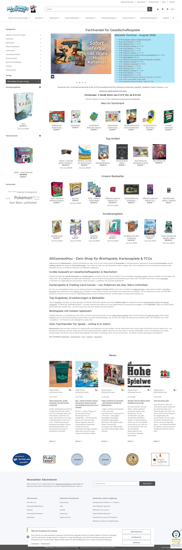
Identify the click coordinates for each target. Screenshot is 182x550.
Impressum (35, 543)
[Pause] (52, 76)
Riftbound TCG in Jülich (101, 510)
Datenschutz (45, 543)
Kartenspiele (75, 337)
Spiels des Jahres (153, 315)
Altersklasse (141, 2)
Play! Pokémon (128, 42)
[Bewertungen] (23, 174)
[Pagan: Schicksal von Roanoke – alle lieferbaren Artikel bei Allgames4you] (113, 374)
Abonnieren (147, 484)
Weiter (51, 441)
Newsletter (31, 517)
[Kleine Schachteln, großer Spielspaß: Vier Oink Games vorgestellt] (60, 374)
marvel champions (27, 192)
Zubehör (90, 337)
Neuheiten (164, 279)
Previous (52, 121)
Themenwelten (11, 70)
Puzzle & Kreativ (11, 58)
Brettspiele (65, 337)
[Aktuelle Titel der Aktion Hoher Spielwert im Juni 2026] (139, 374)
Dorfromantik (148, 302)
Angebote (58, 302)
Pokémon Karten (139, 289)
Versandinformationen (35, 514)
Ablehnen (136, 542)
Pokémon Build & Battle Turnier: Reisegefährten (140, 55)
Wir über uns (31, 502)
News (164, 2)
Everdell (157, 302)
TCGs (83, 337)
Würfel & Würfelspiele (13, 62)
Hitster (8, 199)
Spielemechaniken (127, 2)
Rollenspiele (10, 43)
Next (173, 121)
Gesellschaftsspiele (12, 47)
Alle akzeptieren (136, 532)
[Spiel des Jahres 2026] (165, 374)
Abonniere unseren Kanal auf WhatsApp (125, 99)
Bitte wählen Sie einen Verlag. (18, 81)
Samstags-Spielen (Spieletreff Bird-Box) (137, 40)
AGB (61, 506)
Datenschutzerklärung (64, 484)
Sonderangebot (113, 213)
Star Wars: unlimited (23, 202)
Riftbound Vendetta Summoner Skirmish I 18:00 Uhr (142, 59)
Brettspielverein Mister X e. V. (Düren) (106, 502)
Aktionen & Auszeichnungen (16, 35)
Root (38, 197)
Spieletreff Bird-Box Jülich (102, 514)
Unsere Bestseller (112, 176)
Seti (34, 197)
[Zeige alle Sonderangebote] (40, 87)
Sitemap (30, 510)
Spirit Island (12, 191)
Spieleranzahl (154, 2)
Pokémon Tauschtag (130, 64)
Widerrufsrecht (65, 517)
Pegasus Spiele (141, 276)
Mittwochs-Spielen (129, 46)
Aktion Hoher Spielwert (120, 315)
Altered (36, 199)
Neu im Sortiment (112, 103)
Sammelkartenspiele (13, 54)
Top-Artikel (113, 138)
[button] (157, 9)
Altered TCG (78, 291)
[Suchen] (149, 9)
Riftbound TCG (128, 44)
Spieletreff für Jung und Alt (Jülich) (105, 517)
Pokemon (23, 197)
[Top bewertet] (40, 136)
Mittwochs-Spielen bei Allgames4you (106, 521)
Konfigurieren (136, 537)
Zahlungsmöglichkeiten (35, 506)
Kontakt (172, 2)
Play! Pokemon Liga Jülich (101, 506)
